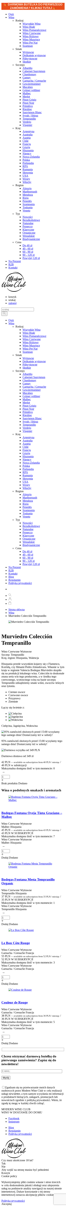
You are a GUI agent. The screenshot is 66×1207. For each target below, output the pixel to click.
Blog (11, 576)
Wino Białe (29, 332)
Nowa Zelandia (31, 462)
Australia (28, 440)
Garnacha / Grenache (34, 386)
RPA (25, 472)
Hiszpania (28, 456)
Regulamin (14, 579)
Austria (27, 443)
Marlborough (30, 497)
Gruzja (26, 453)
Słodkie (27, 367)
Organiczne (29, 538)
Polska (26, 465)
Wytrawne (28, 358)
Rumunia (28, 475)
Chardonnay (29, 380)
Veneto (26, 516)
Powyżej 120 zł (31, 564)
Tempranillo (29, 424)
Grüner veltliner (31, 396)
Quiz (11, 320)
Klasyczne (28, 535)
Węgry (26, 484)
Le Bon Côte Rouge (15, 943)
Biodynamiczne (31, 545)
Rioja (26, 503)
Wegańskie (29, 541)
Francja (27, 450)
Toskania (28, 513)
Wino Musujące (31, 345)
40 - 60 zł (28, 554)
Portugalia (28, 469)
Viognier (27, 431)
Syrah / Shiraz (30, 421)
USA (25, 481)
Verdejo (27, 427)
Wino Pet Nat (30, 348)
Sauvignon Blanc (32, 418)
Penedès (27, 507)
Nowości (28, 522)
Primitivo (28, 412)
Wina (11, 17)
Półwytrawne (30, 364)
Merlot (26, 402)
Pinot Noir (28, 408)
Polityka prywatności (20, 583)
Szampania (29, 510)
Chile (26, 446)
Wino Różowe (31, 342)
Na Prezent (14, 567)
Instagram (13, 1121)
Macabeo (28, 393)
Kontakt (12, 573)
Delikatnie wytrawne (34, 361)
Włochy (27, 488)
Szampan (28, 351)
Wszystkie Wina (31, 329)
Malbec (27, 399)
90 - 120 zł (28, 560)
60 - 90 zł (28, 557)
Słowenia (28, 478)
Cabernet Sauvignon (34, 377)
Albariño (27, 374)
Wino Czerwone (32, 339)
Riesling (27, 415)
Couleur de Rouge (14, 1002)
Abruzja (27, 494)
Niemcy (27, 459)
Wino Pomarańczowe (34, 336)
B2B (11, 570)
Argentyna (28, 437)
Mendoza (28, 500)
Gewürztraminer (32, 389)
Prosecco (28, 532)
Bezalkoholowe (31, 526)
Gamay (27, 383)
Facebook (13, 1118)
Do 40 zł (27, 551)
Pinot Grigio (29, 405)
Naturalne (28, 529)
